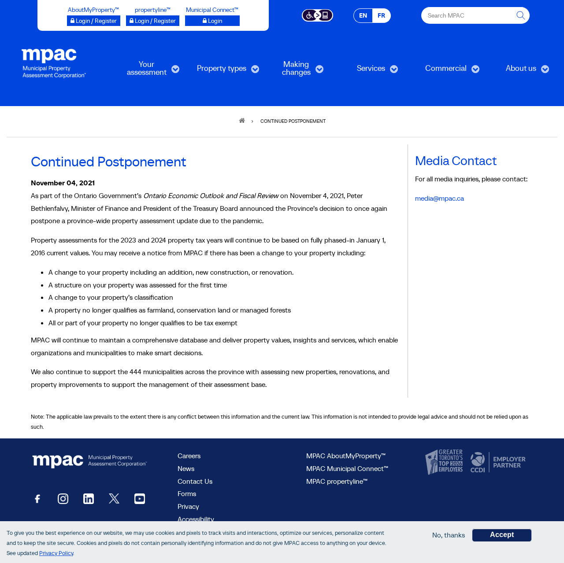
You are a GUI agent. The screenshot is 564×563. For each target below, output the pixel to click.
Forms (187, 493)
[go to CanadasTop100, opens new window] (445, 462)
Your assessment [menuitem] (139, 71)
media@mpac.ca (439, 198)
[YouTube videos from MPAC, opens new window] (139, 498)
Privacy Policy (56, 553)
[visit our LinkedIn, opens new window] (88, 498)
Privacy (188, 506)
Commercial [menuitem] (438, 71)
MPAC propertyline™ (336, 481)
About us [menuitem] (510, 71)
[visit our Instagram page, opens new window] (63, 498)
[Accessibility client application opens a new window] (317, 14)
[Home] (53, 63)
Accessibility (196, 519)
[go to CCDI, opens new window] (497, 462)
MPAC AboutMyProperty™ (346, 455)
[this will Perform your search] (521, 15)
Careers (189, 455)
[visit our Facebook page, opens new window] (37, 498)
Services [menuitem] (360, 71)
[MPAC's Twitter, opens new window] (114, 498)
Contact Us (195, 481)
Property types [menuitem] (216, 71)
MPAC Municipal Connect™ (347, 468)
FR (381, 15)
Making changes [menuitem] (286, 71)
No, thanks (448, 534)
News (186, 468)
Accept (502, 534)
